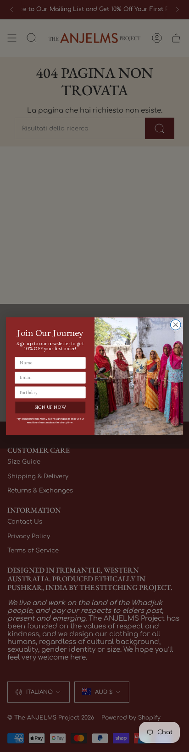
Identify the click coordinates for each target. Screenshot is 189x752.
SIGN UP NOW (50, 407)
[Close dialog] (175, 324)
